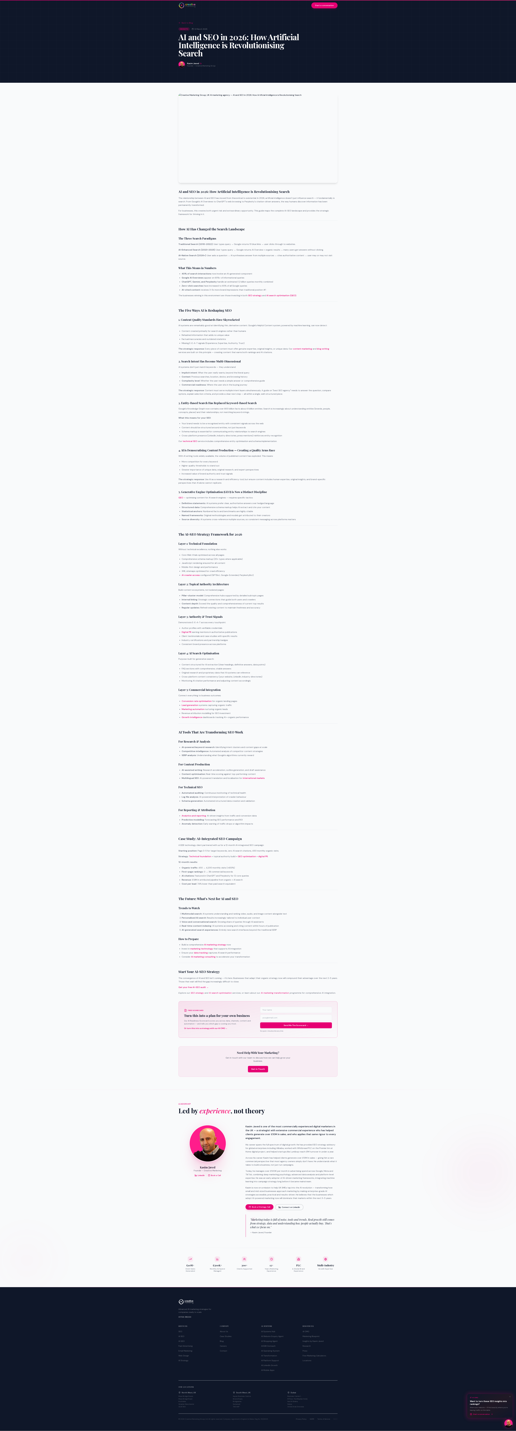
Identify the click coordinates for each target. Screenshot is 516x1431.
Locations (307, 1360)
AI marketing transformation (275, 992)
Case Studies (220, 5)
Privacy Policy (301, 1419)
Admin (335, 1419)
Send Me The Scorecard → (296, 1025)
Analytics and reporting (194, 815)
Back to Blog (187, 23)
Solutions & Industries (281, 5)
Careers (223, 1346)
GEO (180, 497)
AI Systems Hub (268, 1331)
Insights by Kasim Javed (313, 1341)
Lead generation (190, 705)
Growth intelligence (192, 717)
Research (307, 1346)
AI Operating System (270, 1351)
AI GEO (181, 1341)
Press (305, 1351)
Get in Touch (258, 1069)
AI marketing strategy (215, 944)
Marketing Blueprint (311, 1336)
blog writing (323, 348)
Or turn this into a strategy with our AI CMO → (205, 1028)
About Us (224, 1331)
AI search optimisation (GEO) (281, 295)
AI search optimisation (220, 992)
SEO (180, 1331)
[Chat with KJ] (508, 1423)
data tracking (201, 952)
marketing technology (201, 948)
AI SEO (181, 1336)
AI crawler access (191, 575)
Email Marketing (185, 1351)
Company (237, 5)
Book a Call (216, 1175)
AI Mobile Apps (267, 1370)
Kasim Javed (193, 63)
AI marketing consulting (203, 956)
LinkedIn (201, 1175)
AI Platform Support (270, 1360)
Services (203, 5)
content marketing (302, 348)
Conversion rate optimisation (197, 701)
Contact (223, 1351)
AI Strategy (183, 1360)
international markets (254, 778)
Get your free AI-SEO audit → (193, 987)
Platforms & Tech (256, 5)
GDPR (312, 1419)
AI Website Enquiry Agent (272, 1336)
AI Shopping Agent (269, 1341)
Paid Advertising (185, 1346)
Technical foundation (200, 856)
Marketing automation (193, 709)
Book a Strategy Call (261, 1207)
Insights (301, 5)
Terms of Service (323, 1419)
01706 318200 (184, 1317)
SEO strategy (255, 295)
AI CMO (306, 1331)
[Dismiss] (510, 1396)
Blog (222, 1341)
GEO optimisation (247, 856)
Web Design (183, 1355)
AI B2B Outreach (268, 1346)
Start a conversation (324, 5)
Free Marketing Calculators (314, 1355)
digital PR (263, 856)
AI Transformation (269, 1355)
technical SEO (190, 441)
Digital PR (186, 632)
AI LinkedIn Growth (269, 1365)
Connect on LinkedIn (291, 1207)
